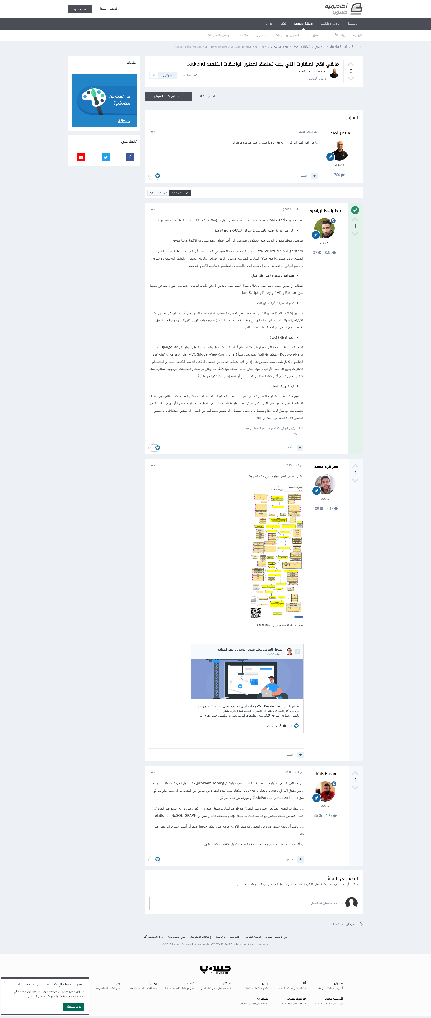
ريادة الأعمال (337, 35)
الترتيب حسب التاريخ (158, 192)
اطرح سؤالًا (207, 96)
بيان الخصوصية (176, 937)
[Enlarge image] (277, 552)
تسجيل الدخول (107, 8)
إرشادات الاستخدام (200, 937)
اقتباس (303, 175)
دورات (269, 23)
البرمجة (357, 35)
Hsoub (176, 944)
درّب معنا (220, 937)
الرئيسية (353, 23)
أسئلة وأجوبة (303, 23)
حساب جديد (80, 9)
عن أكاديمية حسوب (276, 937)
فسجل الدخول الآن (275, 885)
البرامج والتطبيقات (219, 35)
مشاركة (188, 75)
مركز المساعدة (155, 937)
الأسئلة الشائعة (253, 937)
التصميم (262, 35)
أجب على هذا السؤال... (321, 903)
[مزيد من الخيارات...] (152, 132)
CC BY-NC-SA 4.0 (221, 944)
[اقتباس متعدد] (314, 176)
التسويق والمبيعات (288, 35)
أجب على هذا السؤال (168, 96)
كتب (283, 23)
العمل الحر (314, 35)
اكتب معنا (235, 937)
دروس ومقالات (330, 23)
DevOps (244, 35)
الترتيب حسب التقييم (180, 192)
